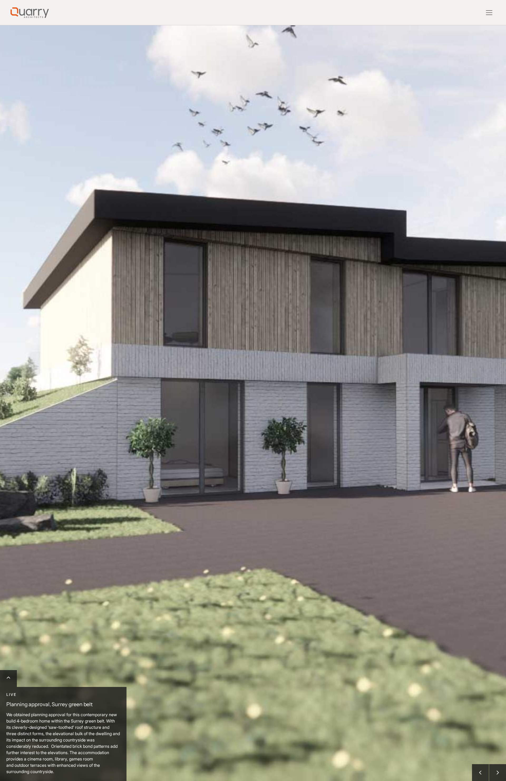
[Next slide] (497, 772)
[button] (489, 12)
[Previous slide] (480, 772)
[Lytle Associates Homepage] (30, 12)
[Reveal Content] (8, 678)
